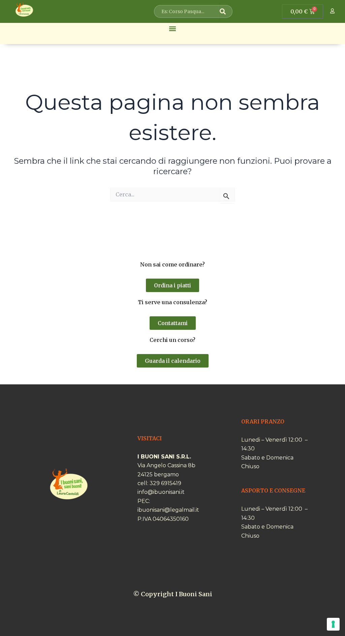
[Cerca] (225, 11)
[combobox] (188, 11)
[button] (172, 28)
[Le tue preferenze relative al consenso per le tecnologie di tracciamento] (333, 624)
